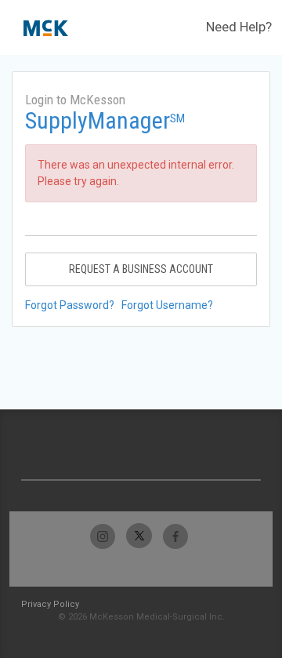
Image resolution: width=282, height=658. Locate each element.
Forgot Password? (69, 305)
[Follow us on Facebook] (175, 536)
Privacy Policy (50, 604)
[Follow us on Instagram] (103, 536)
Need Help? (239, 27)
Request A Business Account (141, 269)
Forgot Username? (167, 305)
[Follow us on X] (139, 536)
